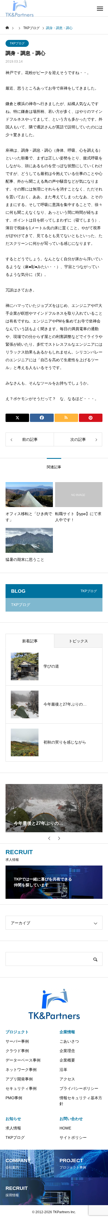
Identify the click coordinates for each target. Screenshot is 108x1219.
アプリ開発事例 (19, 1079)
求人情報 (13, 1128)
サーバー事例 (17, 1041)
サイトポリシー (73, 1137)
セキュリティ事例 (21, 1088)
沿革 (63, 1069)
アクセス (67, 1079)
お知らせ (13, 1118)
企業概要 (67, 1060)
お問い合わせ (71, 1118)
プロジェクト (17, 1032)
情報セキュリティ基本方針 (81, 1101)
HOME (65, 1128)
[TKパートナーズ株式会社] (19, 8)
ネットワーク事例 (21, 1069)
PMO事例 (14, 1098)
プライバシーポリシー (79, 1088)
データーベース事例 (23, 1060)
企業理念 (67, 1051)
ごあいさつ (69, 1041)
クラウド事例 (17, 1051)
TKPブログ (17, 43)
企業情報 (67, 1032)
